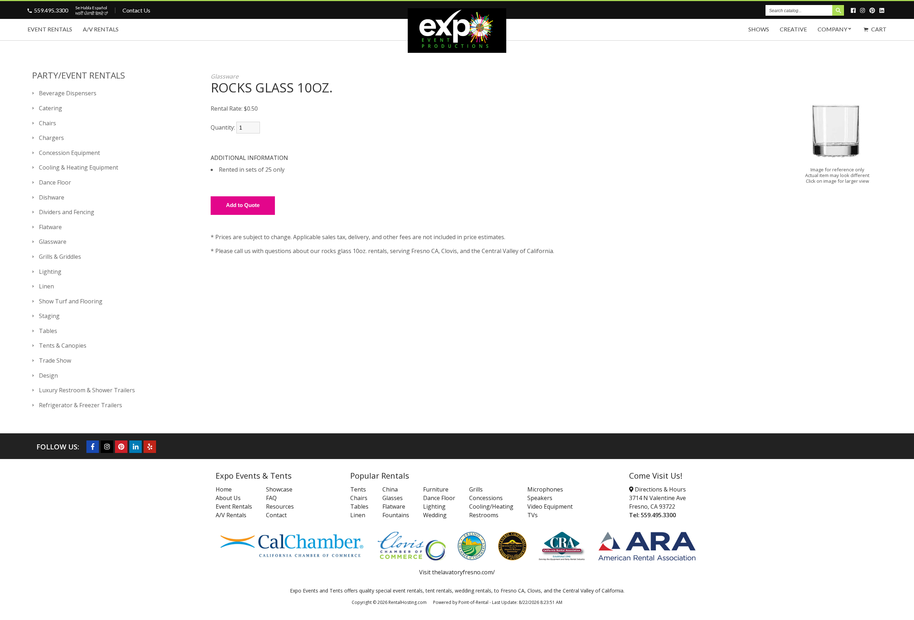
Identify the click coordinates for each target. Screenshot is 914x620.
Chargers (51, 138)
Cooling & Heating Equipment (78, 167)
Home (224, 489)
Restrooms (483, 515)
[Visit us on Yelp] (150, 446)
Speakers (539, 498)
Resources (280, 506)
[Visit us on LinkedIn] (883, 10)
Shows (758, 29)
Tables (48, 331)
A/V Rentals (101, 29)
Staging (49, 316)
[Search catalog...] (838, 10)
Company (832, 29)
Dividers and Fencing (66, 212)
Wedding (435, 515)
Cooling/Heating (491, 506)
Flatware (50, 227)
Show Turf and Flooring (70, 301)
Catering (50, 108)
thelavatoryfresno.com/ (463, 572)
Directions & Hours (659, 489)
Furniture (435, 489)
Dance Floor (55, 182)
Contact (276, 515)
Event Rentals (49, 29)
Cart (878, 29)
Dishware (51, 197)
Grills (476, 489)
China (390, 489)
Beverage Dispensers (67, 93)
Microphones (545, 489)
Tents (358, 489)
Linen (46, 286)
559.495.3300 (51, 10)
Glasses (392, 498)
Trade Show (55, 360)
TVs (532, 515)
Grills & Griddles (60, 257)
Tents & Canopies (62, 345)
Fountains (395, 515)
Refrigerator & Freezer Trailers (80, 405)
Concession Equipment (69, 153)
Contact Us (136, 10)
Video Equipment (550, 506)
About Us (228, 498)
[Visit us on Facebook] (854, 10)
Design (48, 375)
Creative (793, 29)
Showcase (279, 489)
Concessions (486, 498)
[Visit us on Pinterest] (873, 10)
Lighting (50, 272)
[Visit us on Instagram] (863, 10)
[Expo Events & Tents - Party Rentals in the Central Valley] (457, 50)
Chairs (47, 123)
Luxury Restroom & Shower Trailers (87, 390)
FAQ (271, 498)
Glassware (52, 242)
